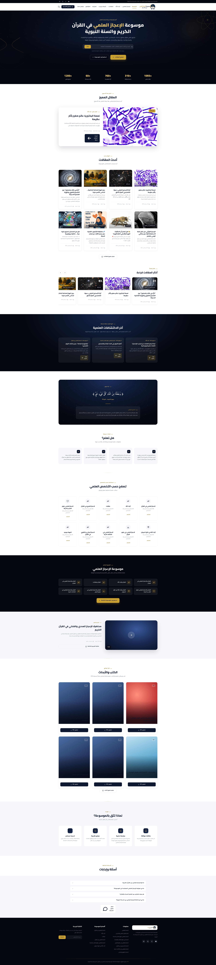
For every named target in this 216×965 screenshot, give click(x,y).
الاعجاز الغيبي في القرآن (100, 939)
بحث (87, 46)
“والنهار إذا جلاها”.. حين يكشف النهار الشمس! (77, 344)
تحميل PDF (143, 730)
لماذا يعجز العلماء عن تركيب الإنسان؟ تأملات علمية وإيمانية (143, 344)
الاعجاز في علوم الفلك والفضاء (121, 939)
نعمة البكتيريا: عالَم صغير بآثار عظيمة (84, 117)
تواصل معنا (80, 6)
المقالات (111, 6)
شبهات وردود (102, 6)
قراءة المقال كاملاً (96, 138)
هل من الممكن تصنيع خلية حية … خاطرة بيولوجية (70, 232)
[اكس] (63, 2)
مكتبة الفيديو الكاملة (93, 646)
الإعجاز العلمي (126, 6)
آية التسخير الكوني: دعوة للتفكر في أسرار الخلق (122, 191)
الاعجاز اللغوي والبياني (123, 952)
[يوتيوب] (69, 2)
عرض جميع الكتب (109, 790)
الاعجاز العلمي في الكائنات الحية (121, 949)
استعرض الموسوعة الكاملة (109, 600)
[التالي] (60, 273)
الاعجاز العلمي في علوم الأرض (121, 943)
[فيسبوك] (66, 2)
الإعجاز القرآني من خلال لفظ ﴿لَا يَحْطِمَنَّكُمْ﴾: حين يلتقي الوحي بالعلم (146, 233)
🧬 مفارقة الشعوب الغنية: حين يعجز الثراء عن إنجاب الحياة (96, 233)
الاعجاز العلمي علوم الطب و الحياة (120, 936)
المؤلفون (87, 6)
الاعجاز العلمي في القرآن (99, 930)
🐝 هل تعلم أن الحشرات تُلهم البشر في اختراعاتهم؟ (121, 232)
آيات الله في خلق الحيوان (99, 946)
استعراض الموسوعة (101, 57)
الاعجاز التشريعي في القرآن (122, 946)
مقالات (103, 936)
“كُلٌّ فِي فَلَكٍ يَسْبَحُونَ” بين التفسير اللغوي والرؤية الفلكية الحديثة (71, 192)
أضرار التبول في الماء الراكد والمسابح (110, 343)
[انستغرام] (60, 2)
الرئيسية (134, 6)
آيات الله (118, 6)
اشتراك (62, 937)
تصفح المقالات (119, 57)
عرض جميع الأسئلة (111, 908)
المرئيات (94, 6)
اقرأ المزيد (152, 357)
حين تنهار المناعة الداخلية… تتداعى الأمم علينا (96, 191)
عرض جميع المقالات (109, 256)
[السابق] (65, 273)
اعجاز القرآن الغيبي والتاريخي (122, 933)
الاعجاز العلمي (125, 930)
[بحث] (59, 6)
